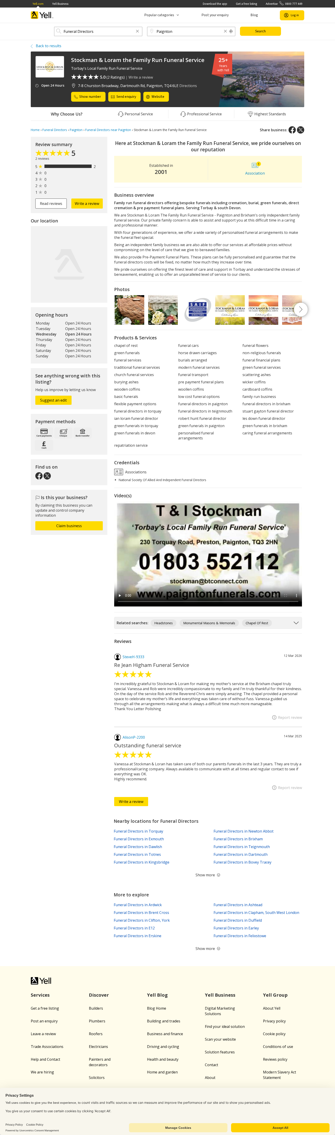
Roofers (96, 1033)
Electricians (98, 1046)
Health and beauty (162, 1059)
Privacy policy (274, 1021)
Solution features (220, 1052)
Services (40, 995)
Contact (211, 1064)
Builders (96, 1008)
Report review (290, 717)
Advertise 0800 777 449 (284, 4)
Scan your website (220, 1039)
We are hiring (42, 1072)
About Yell (271, 1008)
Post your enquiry (215, 15)
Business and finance (165, 1033)
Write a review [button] (87, 203)
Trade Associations (47, 1046)
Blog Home (156, 1008)
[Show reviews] (53, 154)
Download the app (215, 4)
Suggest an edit (53, 400)
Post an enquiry (44, 1021)
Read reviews (51, 203)
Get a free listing (246, 4)
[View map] (69, 264)
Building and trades (163, 1021)
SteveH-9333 (133, 656)
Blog (254, 15)
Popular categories (159, 15)
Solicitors (97, 1077)
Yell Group (275, 995)
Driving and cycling (163, 1046)
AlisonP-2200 (134, 737)
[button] (137, 31)
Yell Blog (157, 995)
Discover (99, 995)
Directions (188, 85)
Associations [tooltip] (135, 471)
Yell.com (38, 4)
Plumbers (97, 1021)
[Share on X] (300, 130)
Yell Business (60, 4)
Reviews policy (275, 1059)
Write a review (141, 77)
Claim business (69, 525)
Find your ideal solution (225, 1026)
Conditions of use (278, 1046)
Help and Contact (45, 1059)
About (210, 1077)
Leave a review (43, 1033)
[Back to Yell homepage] (42, 15)
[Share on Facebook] (292, 130)
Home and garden (162, 1072)
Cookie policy (274, 1033)
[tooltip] (231, 31)
